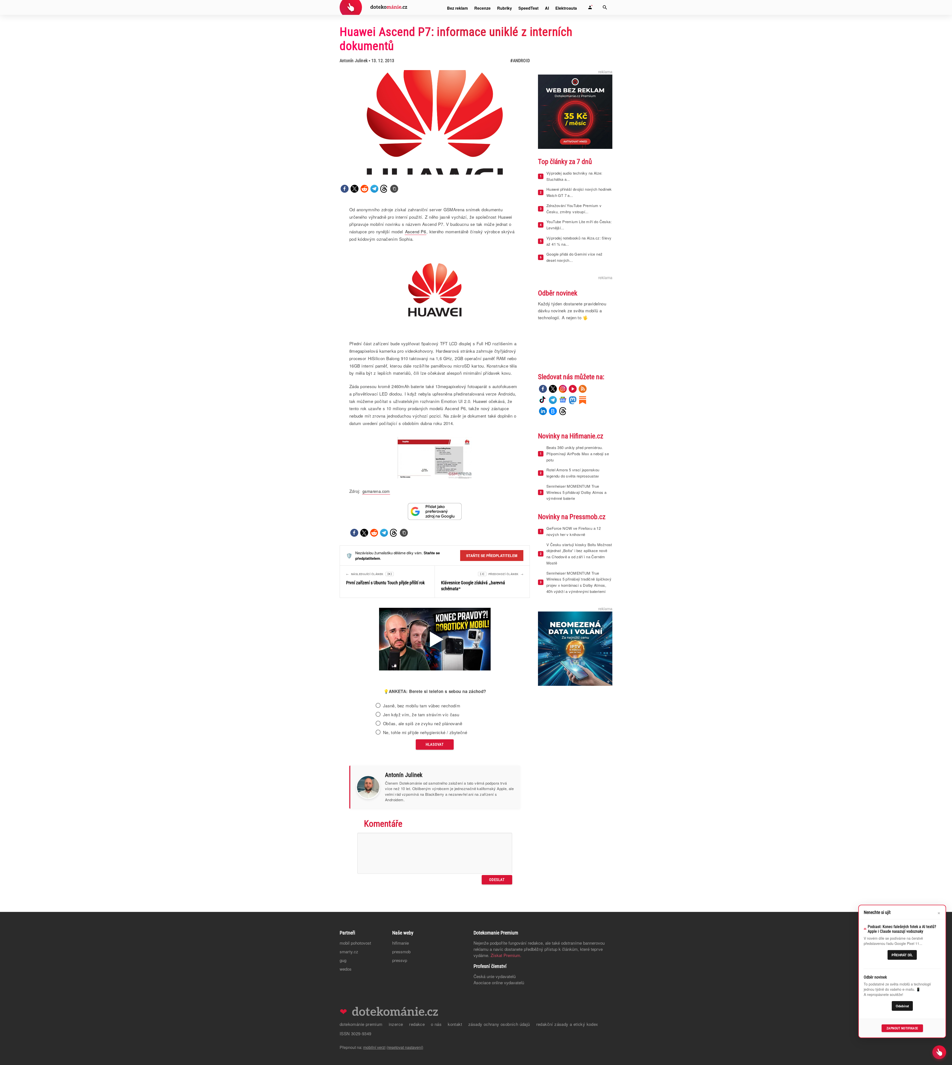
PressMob (401, 951)
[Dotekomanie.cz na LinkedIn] (543, 411)
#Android (520, 60)
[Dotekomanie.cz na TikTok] (543, 400)
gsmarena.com (376, 491)
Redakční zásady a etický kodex (567, 1024)
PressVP (399, 960)
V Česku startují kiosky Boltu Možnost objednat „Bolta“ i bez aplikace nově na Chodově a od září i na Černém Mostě (579, 553)
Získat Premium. (506, 955)
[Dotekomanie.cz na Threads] (563, 411)
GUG (343, 960)
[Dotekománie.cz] (373, 8)
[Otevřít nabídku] (939, 1052)
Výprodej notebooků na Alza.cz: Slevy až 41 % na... (578, 241)
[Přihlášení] (590, 7)
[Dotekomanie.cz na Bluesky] (553, 411)
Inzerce (396, 1024)
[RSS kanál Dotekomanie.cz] (583, 389)
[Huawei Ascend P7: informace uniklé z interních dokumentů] (394, 189)
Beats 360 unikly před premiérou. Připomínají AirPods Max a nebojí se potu (577, 453)
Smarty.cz (349, 951)
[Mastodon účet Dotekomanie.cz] (573, 400)
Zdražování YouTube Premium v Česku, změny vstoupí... (573, 208)
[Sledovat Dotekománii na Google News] (435, 511)
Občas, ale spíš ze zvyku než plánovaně (422, 723)
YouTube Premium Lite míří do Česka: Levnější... (579, 224)
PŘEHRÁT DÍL (902, 955)
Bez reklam (457, 8)
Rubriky (504, 8)
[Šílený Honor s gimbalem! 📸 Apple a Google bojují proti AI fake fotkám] (435, 640)
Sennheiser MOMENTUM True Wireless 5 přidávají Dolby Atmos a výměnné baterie (576, 492)
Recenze (482, 8)
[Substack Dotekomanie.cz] (583, 400)
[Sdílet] (345, 189)
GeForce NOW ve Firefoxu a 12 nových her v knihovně (573, 531)
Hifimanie (400, 943)
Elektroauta (566, 8)
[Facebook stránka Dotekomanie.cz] (543, 389)
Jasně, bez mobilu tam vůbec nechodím (421, 705)
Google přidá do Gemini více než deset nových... (574, 257)
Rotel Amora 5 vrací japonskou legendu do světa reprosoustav (572, 473)
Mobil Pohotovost (355, 943)
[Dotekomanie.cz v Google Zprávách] (563, 400)
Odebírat (902, 1006)
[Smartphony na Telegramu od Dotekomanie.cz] (553, 400)
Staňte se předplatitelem (491, 555)
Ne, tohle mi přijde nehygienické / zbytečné (425, 732)
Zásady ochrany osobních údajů (499, 1024)
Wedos (346, 969)
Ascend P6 (415, 231)
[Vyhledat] (604, 7)
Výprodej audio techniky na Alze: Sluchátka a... (574, 176)
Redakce (417, 1024)
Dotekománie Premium (361, 1024)
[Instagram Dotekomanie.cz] (563, 389)
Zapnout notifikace (902, 1028)
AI (547, 8)
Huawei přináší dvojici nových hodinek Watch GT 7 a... (579, 192)
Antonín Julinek (354, 60)
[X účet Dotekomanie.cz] (553, 389)
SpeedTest (528, 8)
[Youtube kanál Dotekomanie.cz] (573, 389)
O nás (436, 1024)
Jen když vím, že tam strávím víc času (421, 714)
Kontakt (455, 1024)
